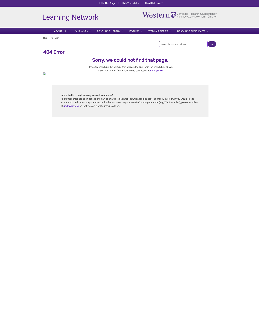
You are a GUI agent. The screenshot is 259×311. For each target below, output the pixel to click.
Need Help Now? (154, 3)
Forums (134, 31)
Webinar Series (158, 31)
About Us (60, 31)
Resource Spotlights (191, 31)
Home (45, 38)
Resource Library (108, 31)
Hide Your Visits (130, 3)
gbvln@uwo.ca (71, 106)
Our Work (81, 31)
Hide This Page (107, 3)
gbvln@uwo (156, 70)
